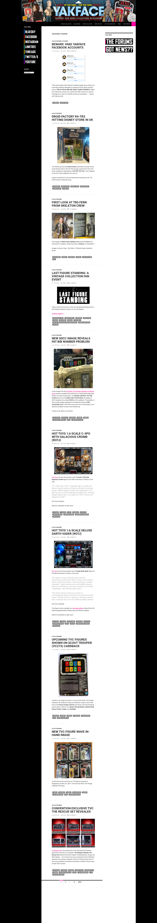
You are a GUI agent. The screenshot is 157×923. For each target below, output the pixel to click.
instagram (63, 320)
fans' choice (87, 318)
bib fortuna (56, 417)
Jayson (64, 51)
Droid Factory (98, 24)
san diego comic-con (65, 872)
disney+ (65, 257)
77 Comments (72, 738)
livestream (77, 320)
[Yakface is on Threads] (31, 51)
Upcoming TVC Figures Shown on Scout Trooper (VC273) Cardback (72, 643)
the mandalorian (58, 794)
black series (56, 257)
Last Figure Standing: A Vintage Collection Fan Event (70, 276)
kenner (70, 320)
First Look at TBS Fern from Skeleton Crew (69, 204)
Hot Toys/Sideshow (110, 24)
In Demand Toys (57, 850)
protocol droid (57, 514)
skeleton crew (87, 257)
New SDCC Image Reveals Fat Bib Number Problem (71, 340)
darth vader (71, 621)
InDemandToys (89, 870)
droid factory (84, 186)
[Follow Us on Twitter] (31, 56)
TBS (54, 259)
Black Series (77, 24)
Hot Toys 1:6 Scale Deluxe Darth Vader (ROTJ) (72, 532)
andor (55, 792)
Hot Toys (55, 477)
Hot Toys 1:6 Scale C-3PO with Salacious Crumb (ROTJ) (71, 437)
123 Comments (73, 209)
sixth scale (56, 516)
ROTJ (67, 623)
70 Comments (72, 345)
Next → (80, 882)
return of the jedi (58, 623)
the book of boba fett (59, 419)
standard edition (78, 608)
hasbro (79, 257)
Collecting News (57, 41)
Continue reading (58, 313)
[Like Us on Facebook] (31, 36)
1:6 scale (63, 512)
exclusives (56, 870)
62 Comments (72, 815)
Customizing (126, 24)
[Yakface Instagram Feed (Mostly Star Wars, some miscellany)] (31, 41)
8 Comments (72, 537)
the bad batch (85, 715)
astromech (56, 186)
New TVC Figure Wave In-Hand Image (70, 733)
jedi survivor (76, 792)
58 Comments (72, 283)
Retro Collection (87, 24)
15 (74, 882)
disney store (75, 186)
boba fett (65, 417)
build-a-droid (65, 186)
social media (64, 102)
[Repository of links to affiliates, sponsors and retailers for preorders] (31, 46)
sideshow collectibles (82, 514)
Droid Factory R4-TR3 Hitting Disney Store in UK (72, 118)
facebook (55, 102)
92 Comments (72, 649)
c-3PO (69, 512)
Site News (65, 41)
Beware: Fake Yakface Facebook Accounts (68, 45)
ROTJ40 (72, 623)
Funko (119, 24)
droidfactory (57, 188)
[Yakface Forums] (119, 41)
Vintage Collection (66, 24)
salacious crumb (68, 514)
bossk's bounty (69, 318)
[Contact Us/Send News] (119, 49)
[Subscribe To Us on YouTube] (31, 61)
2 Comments (72, 123)
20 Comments (72, 51)
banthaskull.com (58, 318)
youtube (55, 324)
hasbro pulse (79, 870)
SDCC (74, 872)
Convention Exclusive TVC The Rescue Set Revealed (72, 809)
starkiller (76, 715)
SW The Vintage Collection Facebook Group (65, 322)
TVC (69, 419)
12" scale (55, 512)
